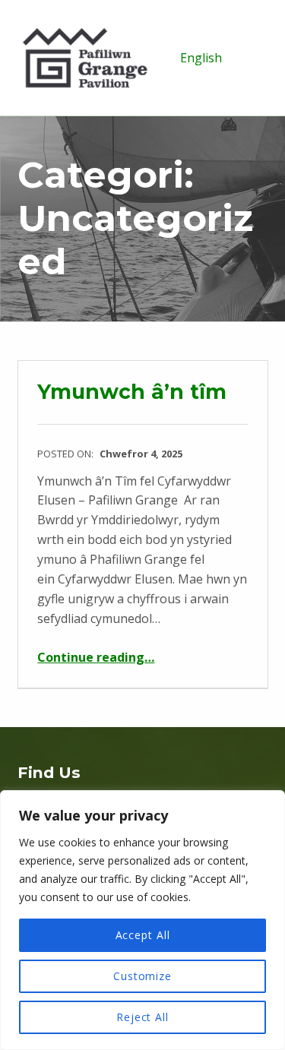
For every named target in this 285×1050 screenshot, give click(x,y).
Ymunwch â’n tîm (131, 391)
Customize (142, 976)
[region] (142, 920)
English (201, 57)
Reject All (142, 1017)
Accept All (143, 935)
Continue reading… (95, 657)
